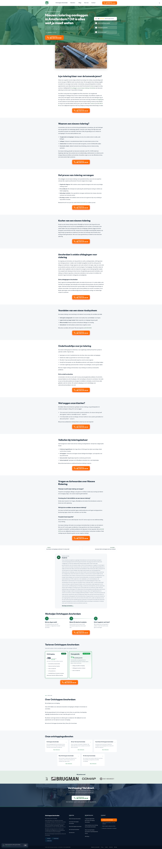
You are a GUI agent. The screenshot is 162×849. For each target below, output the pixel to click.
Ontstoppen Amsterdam (62, 3)
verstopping (99, 99)
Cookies (106, 847)
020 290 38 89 (82, 202)
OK (25, 845)
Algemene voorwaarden (95, 847)
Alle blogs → (87, 836)
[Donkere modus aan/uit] (159, 3)
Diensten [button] (72, 3)
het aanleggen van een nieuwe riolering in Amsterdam (82, 88)
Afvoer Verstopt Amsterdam (75, 818)
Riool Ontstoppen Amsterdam (75, 826)
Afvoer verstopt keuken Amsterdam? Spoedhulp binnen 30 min (91, 831)
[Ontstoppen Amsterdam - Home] (47, 3)
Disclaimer (111, 847)
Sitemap (115, 847)
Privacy (102, 847)
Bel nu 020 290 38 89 (108, 819)
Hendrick (50, 32)
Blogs (80, 3)
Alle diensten (71, 832)
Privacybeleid (7, 845)
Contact (93, 3)
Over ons (86, 3)
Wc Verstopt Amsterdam (74, 829)
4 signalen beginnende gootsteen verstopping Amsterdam (90, 820)
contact (92, 103)
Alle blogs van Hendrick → (67, 605)
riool (91, 86)
